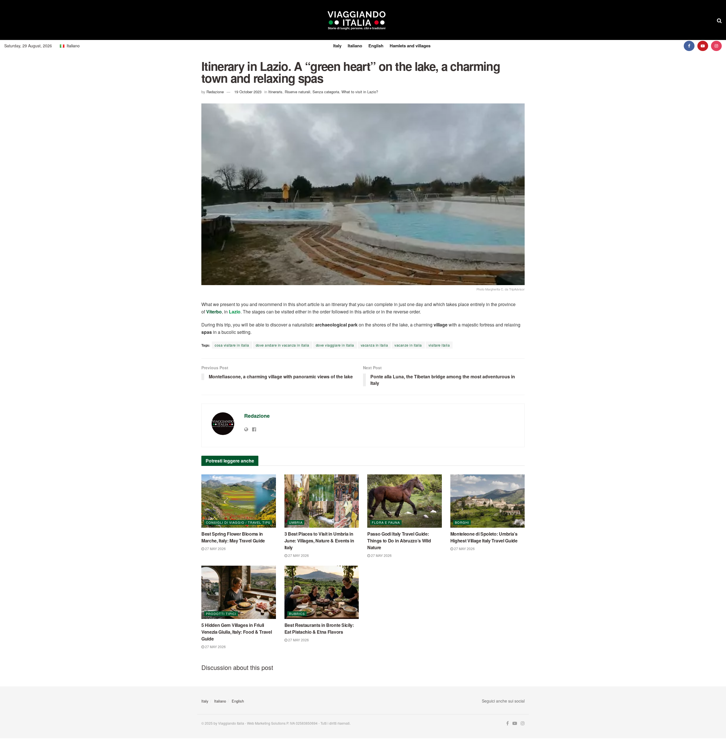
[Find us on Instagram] (716, 46)
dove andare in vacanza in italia (282, 345)
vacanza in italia (374, 345)
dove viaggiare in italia (335, 345)
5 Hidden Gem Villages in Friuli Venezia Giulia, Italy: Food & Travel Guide (236, 632)
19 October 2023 (247, 91)
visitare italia (439, 345)
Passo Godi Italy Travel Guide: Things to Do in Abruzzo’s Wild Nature (399, 541)
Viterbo (214, 311)
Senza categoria (326, 91)
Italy (337, 46)
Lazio (234, 311)
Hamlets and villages (410, 46)
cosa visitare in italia (232, 345)
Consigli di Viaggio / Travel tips (238, 522)
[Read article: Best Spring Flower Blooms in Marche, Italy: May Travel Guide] (238, 501)
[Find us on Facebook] (689, 46)
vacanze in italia (408, 345)
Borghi (462, 522)
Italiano (355, 46)
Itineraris (275, 91)
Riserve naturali (297, 91)
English (375, 46)
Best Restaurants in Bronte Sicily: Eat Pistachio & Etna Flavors (319, 628)
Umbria (296, 522)
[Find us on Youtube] (702, 46)
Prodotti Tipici (221, 613)
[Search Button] (719, 20)
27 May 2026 (215, 548)
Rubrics (297, 613)
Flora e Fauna (386, 522)
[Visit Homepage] (357, 20)
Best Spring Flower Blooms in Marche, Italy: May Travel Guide (233, 537)
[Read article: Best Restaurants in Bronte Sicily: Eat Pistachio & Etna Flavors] (321, 592)
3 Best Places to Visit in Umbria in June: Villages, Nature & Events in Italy (319, 541)
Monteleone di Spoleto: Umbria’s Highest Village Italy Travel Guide (484, 537)
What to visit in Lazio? (359, 91)
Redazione (215, 91)
